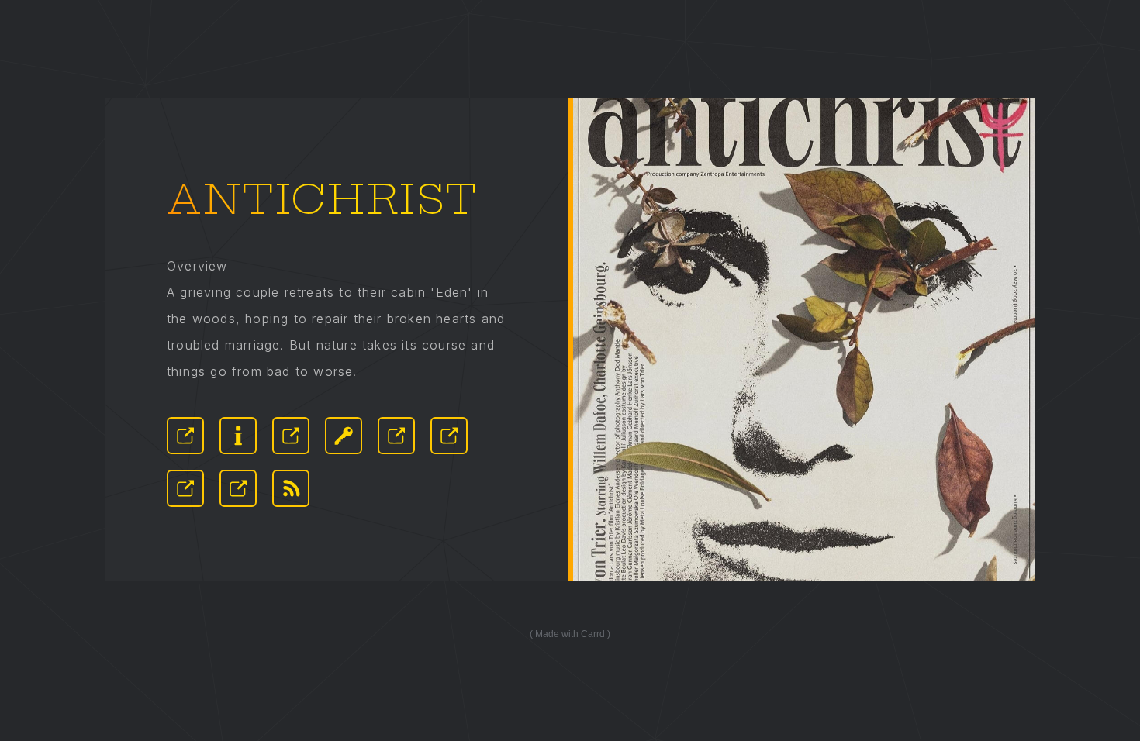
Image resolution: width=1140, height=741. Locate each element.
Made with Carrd (570, 634)
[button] (185, 435)
